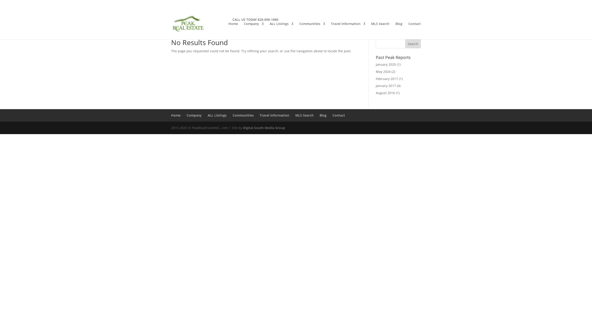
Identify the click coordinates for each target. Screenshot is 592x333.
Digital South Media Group (264, 128)
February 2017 (387, 79)
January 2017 (386, 85)
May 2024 (383, 71)
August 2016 (385, 93)
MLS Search (380, 24)
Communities (309, 24)
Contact (414, 24)
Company (251, 24)
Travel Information (346, 24)
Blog (398, 24)
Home (233, 24)
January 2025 (386, 64)
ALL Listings (279, 24)
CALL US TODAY (244, 19)
